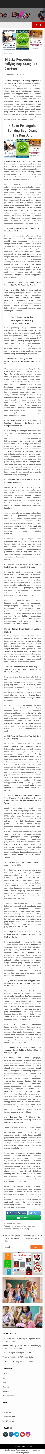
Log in (4, 1408)
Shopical (17, 1446)
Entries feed (7, 1412)
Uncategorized (8, 1396)
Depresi (5, 1387)
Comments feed (8, 1417)
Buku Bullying (24, 1229)
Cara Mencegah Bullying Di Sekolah (16, 1353)
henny (21, 74)
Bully (10, 53)
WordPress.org (8, 1421)
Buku (6, 53)
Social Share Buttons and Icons (17, 1450)
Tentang (5, 1391)
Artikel (4, 1374)
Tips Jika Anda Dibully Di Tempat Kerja (17, 1357)
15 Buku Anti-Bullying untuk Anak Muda (17, 1362)
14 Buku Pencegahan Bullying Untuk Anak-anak (12, 1238)
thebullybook (10, 161)
